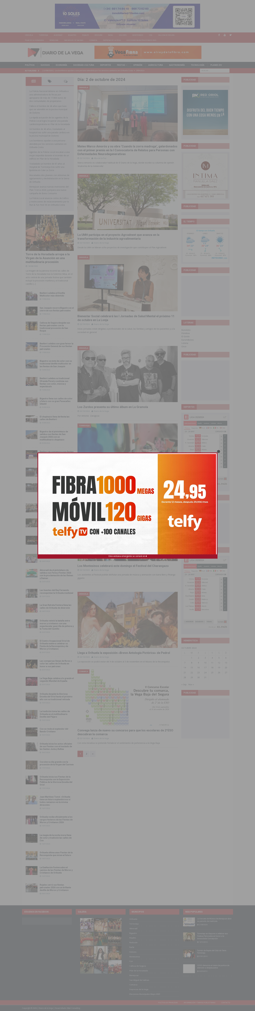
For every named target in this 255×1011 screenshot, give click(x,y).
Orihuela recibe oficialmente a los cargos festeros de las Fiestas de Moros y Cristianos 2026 (56, 819)
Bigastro (72, 35)
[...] (34, 283)
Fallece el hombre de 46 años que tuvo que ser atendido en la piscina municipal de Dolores (48, 109)
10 (205, 662)
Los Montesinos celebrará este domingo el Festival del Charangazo (123, 566)
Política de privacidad (168, 1002)
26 (219, 672)
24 (205, 672)
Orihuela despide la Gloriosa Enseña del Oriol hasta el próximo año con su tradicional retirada (56, 696)
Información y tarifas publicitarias (199, 1002)
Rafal (110, 35)
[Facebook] (219, 35)
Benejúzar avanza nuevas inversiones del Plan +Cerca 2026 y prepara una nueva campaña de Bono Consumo (49, 190)
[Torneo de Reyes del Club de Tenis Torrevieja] (189, 953)
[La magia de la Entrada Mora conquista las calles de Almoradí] (31, 508)
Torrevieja (43, 35)
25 (212, 672)
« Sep (184, 684)
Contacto (225, 1002)
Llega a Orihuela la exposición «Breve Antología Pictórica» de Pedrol (123, 653)
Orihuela (29, 35)
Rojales (85, 35)
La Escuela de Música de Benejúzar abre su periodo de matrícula (214, 920)
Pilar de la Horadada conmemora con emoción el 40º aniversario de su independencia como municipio (56, 540)
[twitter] (230, 35)
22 (192, 672)
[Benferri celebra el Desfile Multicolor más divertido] (31, 296)
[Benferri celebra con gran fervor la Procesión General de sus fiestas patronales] (31, 346)
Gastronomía (177, 65)
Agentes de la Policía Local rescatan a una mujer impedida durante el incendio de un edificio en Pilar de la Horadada (49, 155)
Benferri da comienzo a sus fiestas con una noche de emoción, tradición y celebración (57, 454)
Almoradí (58, 35)
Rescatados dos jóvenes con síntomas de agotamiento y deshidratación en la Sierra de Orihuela (49, 178)
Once (183, 346)
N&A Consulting (73, 1008)
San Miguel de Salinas (73, 40)
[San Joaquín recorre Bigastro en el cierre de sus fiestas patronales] (31, 311)
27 (226, 672)
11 (212, 662)
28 (185, 677)
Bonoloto (186, 330)
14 (185, 667)
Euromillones (187, 339)
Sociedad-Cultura (83, 65)
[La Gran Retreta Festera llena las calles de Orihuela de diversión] (31, 608)
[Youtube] (224, 35)
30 (198, 677)
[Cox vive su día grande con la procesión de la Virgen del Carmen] (31, 765)
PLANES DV (216, 65)
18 (212, 667)
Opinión (137, 65)
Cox (150, 35)
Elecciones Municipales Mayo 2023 (141, 40)
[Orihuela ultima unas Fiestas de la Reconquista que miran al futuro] (31, 855)
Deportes (105, 65)
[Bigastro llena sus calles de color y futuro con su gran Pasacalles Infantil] (31, 401)
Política (30, 65)
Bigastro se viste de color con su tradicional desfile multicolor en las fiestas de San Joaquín (56, 363)
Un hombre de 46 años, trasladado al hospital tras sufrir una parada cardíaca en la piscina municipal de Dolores (49, 132)
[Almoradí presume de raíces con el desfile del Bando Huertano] (31, 558)
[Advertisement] (205, 296)
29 (192, 677)
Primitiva (185, 333)
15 (192, 667)
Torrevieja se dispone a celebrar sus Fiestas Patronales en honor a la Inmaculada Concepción (212, 936)
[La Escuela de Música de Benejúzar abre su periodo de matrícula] (189, 922)
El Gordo (185, 336)
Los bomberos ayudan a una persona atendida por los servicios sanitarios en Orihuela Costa (48, 144)
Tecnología (197, 65)
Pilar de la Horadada (34, 40)
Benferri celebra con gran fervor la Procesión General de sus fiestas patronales (56, 346)
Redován (98, 35)
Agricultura (155, 65)
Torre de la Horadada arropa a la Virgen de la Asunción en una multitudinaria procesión (48, 258)
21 (185, 672)
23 (198, 672)
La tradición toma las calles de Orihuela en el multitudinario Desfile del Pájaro (55, 714)
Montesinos (137, 35)
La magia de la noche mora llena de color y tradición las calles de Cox (56, 838)
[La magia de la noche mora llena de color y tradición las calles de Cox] (31, 838)
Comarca (93, 40)
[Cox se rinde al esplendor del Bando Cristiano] (31, 732)
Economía (61, 65)
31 (205, 677)
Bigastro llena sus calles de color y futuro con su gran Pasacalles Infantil (56, 401)
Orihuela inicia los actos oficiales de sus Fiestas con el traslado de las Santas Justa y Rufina (56, 746)
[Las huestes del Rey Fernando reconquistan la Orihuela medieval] (31, 593)
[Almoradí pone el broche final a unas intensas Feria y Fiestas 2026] (31, 472)
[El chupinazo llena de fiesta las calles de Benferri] (31, 419)
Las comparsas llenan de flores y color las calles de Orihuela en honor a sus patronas (56, 663)
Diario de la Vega (101, 242)
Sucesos (45, 65)
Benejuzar (54, 40)
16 (198, 667)
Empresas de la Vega (112, 40)
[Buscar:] (214, 70)
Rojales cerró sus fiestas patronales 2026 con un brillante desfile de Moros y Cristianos (55, 887)
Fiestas (121, 65)
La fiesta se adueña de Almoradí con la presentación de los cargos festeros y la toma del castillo (56, 522)
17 (205, 667)
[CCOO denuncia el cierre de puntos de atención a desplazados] (189, 968)
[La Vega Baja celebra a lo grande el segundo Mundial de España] (31, 681)
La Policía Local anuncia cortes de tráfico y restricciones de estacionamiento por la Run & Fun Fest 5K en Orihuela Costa (49, 201)
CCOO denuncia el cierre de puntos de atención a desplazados (213, 966)
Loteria (184, 343)
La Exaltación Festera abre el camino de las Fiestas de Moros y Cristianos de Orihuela (56, 870)
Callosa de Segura (166, 35)
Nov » (191, 684)
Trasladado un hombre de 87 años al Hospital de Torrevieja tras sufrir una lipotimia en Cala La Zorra (47, 167)
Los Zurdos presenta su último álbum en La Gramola (112, 407)
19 (219, 667)
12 (219, 662)
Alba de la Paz (100, 158)
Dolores (122, 35)
